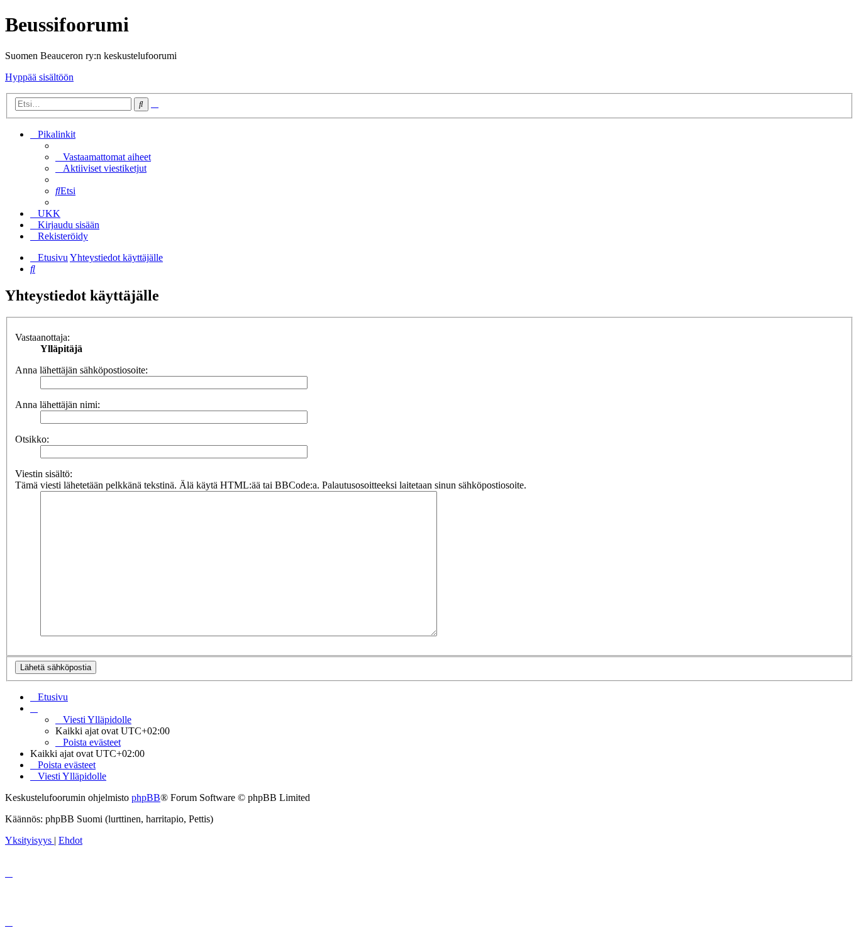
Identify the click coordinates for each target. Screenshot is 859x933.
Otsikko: (32, 439)
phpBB (145, 797)
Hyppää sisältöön (39, 77)
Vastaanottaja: (42, 337)
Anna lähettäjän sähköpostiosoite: (81, 370)
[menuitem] (103, 157)
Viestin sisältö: (43, 473)
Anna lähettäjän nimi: (57, 404)
